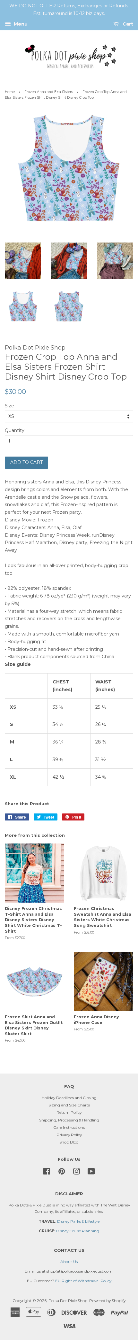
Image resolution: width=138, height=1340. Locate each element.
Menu (20, 24)
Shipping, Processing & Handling (69, 1120)
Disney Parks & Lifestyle (78, 1221)
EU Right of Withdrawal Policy (83, 1280)
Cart (127, 24)
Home (10, 92)
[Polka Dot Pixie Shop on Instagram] (76, 1172)
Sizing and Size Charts (69, 1105)
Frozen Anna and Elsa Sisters (48, 92)
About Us (69, 1261)
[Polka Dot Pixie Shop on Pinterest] (61, 1172)
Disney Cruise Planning (77, 1230)
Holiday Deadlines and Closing (69, 1097)
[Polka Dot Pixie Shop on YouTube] (91, 1172)
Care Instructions (69, 1127)
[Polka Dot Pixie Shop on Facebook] (46, 1172)
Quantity (14, 430)
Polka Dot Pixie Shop (67, 1300)
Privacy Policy (69, 1134)
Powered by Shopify (107, 1300)
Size (9, 406)
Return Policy (69, 1112)
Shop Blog (69, 1142)
